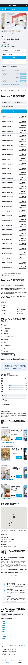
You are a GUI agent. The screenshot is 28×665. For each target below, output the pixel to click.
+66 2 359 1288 (5, 44)
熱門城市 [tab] (10, 614)
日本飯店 (3, 627)
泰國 (6, 660)
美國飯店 (3, 631)
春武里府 (20, 660)
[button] (26, 5)
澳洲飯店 (3, 621)
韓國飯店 (3, 629)
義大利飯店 (3, 636)
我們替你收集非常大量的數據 (9, 651)
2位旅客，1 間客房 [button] (7, 54)
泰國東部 (12, 660)
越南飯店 (3, 634)
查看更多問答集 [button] (14, 575)
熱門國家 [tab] (4, 614)
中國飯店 (3, 625)
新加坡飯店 (3, 633)
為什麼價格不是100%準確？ (9, 654)
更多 (2, 299)
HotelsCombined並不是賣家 (9, 649)
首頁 (3, 660)
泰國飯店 (3, 638)
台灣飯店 (3, 623)
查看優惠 (19, 438)
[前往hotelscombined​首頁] (10, 9)
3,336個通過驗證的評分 (12, 46)
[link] (8, 442)
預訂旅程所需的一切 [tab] (18, 614)
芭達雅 (7, 662)
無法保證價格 (22, 645)
